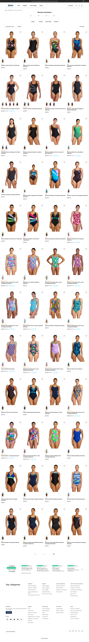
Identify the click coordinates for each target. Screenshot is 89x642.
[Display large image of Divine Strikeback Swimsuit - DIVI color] (2, 364)
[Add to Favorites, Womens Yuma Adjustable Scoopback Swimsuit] (86, 509)
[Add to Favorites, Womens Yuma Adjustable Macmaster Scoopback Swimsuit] (64, 509)
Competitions (45, 618)
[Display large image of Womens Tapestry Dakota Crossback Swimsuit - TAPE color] (24, 147)
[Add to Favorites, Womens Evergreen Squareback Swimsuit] (64, 206)
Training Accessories (75, 587)
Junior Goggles (45, 587)
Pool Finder (31, 622)
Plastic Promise (59, 610)
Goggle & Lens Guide (33, 618)
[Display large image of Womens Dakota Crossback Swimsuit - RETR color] (13, 104)
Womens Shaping (32, 585)
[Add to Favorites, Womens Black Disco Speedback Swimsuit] (86, 119)
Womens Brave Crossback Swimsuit (10, 455)
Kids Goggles (45, 589)
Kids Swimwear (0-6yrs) (34, 595)
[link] (7, 619)
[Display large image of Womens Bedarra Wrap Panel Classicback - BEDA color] (2, 234)
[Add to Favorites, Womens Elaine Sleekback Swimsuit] (86, 422)
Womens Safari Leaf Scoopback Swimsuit (77, 195)
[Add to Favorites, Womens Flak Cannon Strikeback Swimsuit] (42, 32)
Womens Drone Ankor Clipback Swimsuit (33, 499)
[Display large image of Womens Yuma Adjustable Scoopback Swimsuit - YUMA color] (68, 538)
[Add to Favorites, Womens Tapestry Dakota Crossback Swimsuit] (42, 119)
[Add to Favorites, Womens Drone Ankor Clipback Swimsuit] (42, 466)
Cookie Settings (74, 612)
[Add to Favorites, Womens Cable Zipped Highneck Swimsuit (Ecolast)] (86, 75)
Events (43, 612)
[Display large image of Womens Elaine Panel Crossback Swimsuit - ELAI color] (2, 494)
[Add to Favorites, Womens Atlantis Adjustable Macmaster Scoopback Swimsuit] (42, 509)
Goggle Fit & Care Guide (34, 616)
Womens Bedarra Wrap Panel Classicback (11, 238)
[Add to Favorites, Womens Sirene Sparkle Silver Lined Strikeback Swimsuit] (64, 336)
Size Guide (30, 614)
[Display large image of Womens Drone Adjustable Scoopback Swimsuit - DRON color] (68, 61)
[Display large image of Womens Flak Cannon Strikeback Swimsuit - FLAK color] (24, 61)
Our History (45, 616)
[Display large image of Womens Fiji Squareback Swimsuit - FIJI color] (24, 408)
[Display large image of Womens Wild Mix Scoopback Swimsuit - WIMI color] (46, 321)
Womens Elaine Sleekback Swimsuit (76, 455)
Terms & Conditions (75, 608)
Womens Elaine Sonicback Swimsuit (76, 499)
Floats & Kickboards (75, 585)
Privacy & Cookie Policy (76, 610)
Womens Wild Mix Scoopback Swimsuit (55, 325)
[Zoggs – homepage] (10, 6)
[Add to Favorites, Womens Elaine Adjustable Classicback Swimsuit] (42, 162)
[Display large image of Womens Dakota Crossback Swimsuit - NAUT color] (10, 104)
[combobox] (10, 26)
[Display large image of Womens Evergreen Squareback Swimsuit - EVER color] (46, 234)
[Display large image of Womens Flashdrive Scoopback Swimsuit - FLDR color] (46, 191)
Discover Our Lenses (47, 593)
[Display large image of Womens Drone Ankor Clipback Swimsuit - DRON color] (24, 494)
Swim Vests (73, 593)
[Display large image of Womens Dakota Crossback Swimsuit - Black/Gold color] (6, 104)
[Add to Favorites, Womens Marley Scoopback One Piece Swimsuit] (20, 119)
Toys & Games (73, 591)
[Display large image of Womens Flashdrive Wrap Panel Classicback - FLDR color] (24, 234)
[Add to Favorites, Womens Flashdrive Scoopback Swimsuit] (64, 162)
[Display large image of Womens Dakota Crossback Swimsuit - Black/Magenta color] (2, 104)
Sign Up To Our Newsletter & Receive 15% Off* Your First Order (44, 1)
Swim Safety (59, 591)
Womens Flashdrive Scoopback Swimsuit (55, 195)
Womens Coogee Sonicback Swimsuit (10, 194)
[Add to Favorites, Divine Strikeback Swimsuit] (20, 336)
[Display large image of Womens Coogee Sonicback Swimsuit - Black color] (2, 191)
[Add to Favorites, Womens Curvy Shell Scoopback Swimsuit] (42, 249)
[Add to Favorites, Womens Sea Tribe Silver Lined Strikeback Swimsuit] (42, 336)
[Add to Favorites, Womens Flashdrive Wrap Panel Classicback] (42, 206)
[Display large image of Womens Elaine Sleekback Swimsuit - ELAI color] (68, 451)
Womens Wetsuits (60, 585)
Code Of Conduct (74, 618)
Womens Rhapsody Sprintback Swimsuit (55, 65)
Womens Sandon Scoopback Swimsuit (32, 108)
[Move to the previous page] (35, 554)
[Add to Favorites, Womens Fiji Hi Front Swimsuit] (86, 336)
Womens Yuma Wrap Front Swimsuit (10, 65)
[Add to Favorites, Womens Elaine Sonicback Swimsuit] (86, 466)
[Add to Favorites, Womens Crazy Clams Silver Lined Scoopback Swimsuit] (20, 249)
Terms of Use (73, 614)
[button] (83, 1)
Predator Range (46, 591)
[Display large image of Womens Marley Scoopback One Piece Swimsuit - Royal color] (6, 147)
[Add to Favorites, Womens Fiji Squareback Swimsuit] (42, 379)
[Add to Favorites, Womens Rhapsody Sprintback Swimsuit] (64, 32)
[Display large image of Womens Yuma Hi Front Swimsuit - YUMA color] (2, 408)
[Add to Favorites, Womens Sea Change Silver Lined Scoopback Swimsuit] (20, 292)
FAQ (29, 608)
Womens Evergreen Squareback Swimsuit (55, 238)
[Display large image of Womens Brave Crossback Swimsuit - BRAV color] (2, 451)
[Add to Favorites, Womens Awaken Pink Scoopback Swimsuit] (86, 206)
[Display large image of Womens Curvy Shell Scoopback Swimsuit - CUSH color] (24, 277)
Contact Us (30, 610)
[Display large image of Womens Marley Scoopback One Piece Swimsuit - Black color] (2, 147)
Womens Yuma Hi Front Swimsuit (9, 412)
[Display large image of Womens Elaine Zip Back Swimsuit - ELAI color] (46, 494)
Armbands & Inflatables (76, 589)
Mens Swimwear (32, 589)
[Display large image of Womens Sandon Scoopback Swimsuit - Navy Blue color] (28, 104)
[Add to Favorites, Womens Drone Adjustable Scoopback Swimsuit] (86, 32)
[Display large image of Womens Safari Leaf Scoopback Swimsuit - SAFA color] (68, 191)
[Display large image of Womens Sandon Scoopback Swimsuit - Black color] (24, 104)
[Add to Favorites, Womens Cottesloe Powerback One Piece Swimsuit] (64, 75)
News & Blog (45, 614)
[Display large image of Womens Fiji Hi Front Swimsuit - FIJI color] (68, 364)
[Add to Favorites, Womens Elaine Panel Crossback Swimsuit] (20, 466)
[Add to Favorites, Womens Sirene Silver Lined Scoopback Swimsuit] (42, 292)
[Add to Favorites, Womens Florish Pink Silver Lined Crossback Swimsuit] (42, 422)
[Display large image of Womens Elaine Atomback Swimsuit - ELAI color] (2, 538)
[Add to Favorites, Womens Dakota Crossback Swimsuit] (20, 75)
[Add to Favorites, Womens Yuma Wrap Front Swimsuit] (20, 32)
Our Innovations (46, 608)
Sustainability (59, 608)
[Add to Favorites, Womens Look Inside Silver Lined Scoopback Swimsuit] (64, 249)
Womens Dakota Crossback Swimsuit (10, 108)
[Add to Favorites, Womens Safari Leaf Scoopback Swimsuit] (86, 162)
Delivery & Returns (32, 612)
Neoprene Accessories (61, 589)
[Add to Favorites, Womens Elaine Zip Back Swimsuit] (64, 466)
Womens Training (32, 587)
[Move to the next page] (54, 554)
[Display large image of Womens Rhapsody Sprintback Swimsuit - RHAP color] (46, 61)
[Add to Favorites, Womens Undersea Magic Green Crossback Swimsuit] (64, 422)
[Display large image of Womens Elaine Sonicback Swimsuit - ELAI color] (68, 494)
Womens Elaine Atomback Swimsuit (10, 542)
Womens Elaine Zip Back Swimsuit (53, 499)
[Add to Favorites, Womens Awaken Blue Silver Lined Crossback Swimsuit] (86, 379)
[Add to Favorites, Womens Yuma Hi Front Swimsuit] (20, 379)
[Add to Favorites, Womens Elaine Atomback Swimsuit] (20, 509)
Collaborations (45, 610)
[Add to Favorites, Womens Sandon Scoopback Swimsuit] (42, 75)
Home (6, 10)
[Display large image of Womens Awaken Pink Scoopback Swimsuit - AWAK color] (68, 234)
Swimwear (10, 10)
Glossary (30, 620)
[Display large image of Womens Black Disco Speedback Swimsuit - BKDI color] (68, 147)
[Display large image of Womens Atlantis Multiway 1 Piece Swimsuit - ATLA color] (46, 408)
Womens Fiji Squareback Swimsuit (31, 412)
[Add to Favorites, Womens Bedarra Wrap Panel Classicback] (20, 206)
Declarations (73, 616)
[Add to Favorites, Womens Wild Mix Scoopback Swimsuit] (64, 292)
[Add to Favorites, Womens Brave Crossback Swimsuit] (20, 422)
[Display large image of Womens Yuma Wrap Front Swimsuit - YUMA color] (2, 61)
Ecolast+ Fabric (60, 612)
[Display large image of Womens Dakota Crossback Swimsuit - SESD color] (17, 104)
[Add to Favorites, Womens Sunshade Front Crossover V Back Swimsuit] (64, 119)
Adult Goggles (45, 585)
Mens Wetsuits (59, 587)
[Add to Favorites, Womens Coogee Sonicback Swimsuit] (20, 162)
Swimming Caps (74, 595)
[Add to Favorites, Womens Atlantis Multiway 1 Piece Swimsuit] (64, 379)
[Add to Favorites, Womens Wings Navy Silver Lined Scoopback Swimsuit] (86, 292)
